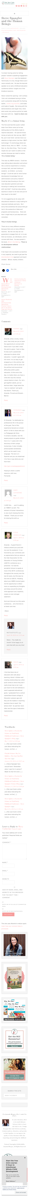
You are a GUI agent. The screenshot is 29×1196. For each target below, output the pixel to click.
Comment (6, 842)
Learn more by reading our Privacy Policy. (13, 1188)
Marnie (16, 328)
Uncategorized (21, 30)
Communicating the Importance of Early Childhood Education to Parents (20, 282)
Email (5, 871)
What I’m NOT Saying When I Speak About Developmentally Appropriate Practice (7, 284)
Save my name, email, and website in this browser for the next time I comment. (12, 893)
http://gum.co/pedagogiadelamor (14, 466)
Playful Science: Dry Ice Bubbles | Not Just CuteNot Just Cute (14, 756)
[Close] (25, 1158)
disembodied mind (7, 257)
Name (5, 862)
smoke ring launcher (13, 103)
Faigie (15, 662)
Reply (6, 400)
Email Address (11, 1181)
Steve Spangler (10, 78)
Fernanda (17, 410)
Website (5, 879)
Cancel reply (16, 829)
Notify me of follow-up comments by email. (14, 905)
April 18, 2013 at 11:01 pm (15, 635)
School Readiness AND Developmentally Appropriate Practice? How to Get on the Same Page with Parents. (6, 304)
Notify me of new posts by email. (12, 911)
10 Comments (5, 32)
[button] (14, 13)
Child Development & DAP (8, 30)
